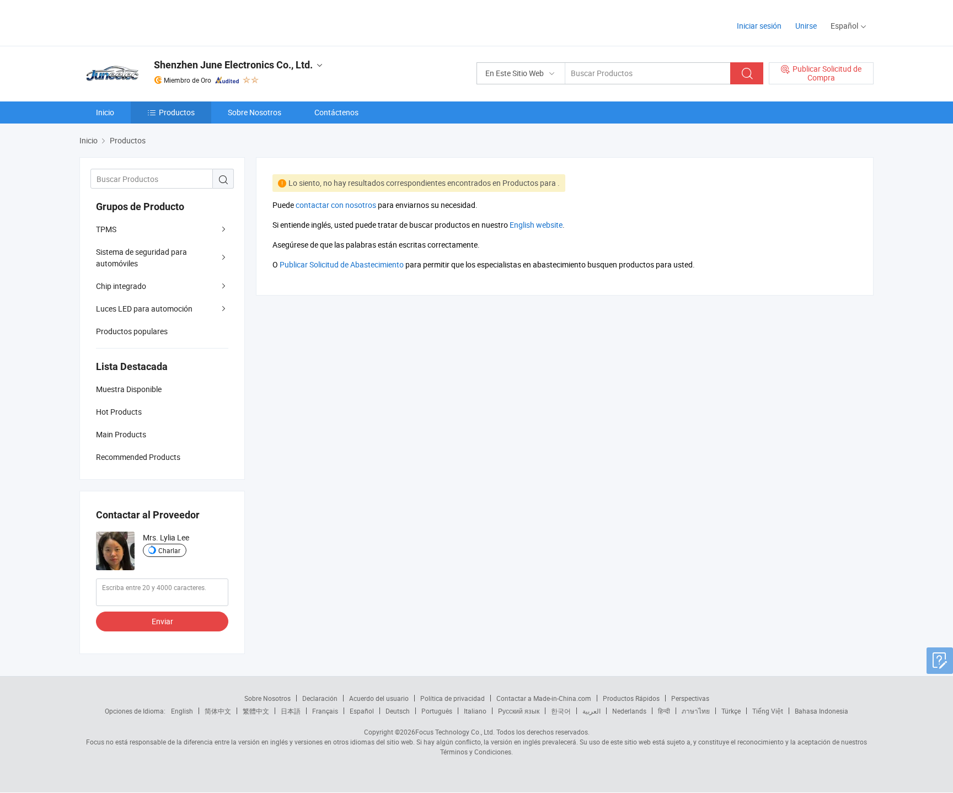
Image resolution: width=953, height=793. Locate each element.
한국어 (561, 710)
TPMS (106, 229)
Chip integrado (121, 286)
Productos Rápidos (631, 698)
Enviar (162, 621)
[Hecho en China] (150, 22)
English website (536, 224)
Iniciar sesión (759, 25)
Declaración (320, 698)
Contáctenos (336, 112)
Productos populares (132, 331)
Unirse (806, 25)
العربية (591, 710)
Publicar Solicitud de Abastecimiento (342, 264)
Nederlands (629, 710)
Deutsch (398, 710)
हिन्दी (664, 710)
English (182, 710)
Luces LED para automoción (144, 308)
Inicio (105, 112)
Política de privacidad (452, 698)
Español (362, 710)
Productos (177, 112)
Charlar (169, 550)
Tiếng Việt (767, 710)
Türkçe (731, 710)
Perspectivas (690, 698)
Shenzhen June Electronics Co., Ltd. (233, 65)
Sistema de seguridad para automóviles (141, 258)
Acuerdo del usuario (379, 698)
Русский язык (518, 710)
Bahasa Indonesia (821, 710)
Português (436, 710)
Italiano (475, 710)
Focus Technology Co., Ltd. (455, 731)
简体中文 (218, 710)
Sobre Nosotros (254, 112)
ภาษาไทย (696, 710)
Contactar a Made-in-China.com (543, 698)
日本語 (291, 710)
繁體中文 (256, 710)
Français (325, 710)
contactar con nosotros (336, 205)
